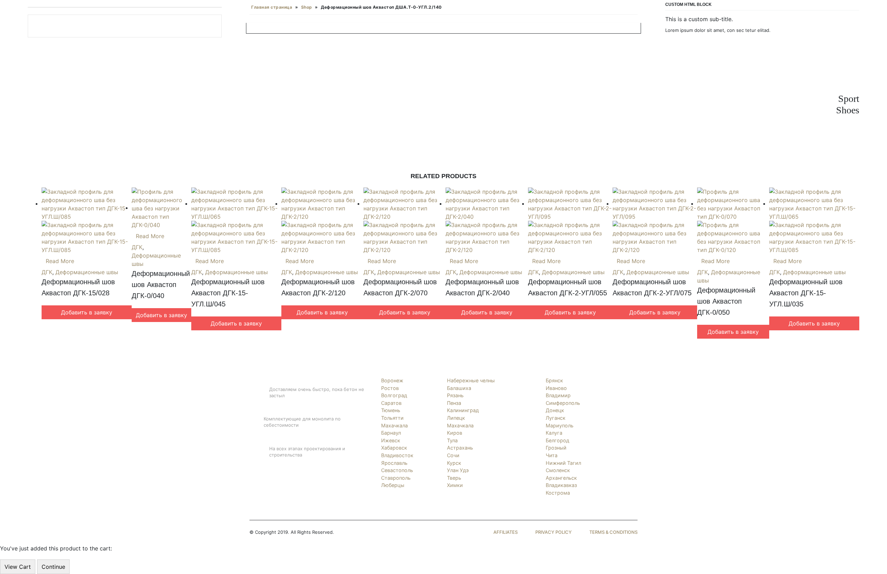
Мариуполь (559, 425)
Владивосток (397, 455)
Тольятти (392, 418)
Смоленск (558, 470)
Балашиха (459, 388)
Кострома (558, 493)
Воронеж (392, 380)
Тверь (454, 478)
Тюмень (390, 410)
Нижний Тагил (563, 463)
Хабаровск (394, 448)
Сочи (453, 455)
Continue (53, 566)
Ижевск (390, 440)
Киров (454, 433)
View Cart (18, 566)
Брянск (554, 380)
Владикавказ (561, 485)
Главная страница (271, 7)
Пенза (454, 403)
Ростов (390, 388)
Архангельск (561, 478)
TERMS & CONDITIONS (613, 532)
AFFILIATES (505, 532)
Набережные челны (471, 380)
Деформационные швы (86, 272)
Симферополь (563, 403)
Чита (551, 455)
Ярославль (394, 463)
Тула (452, 440)
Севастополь (397, 470)
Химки (455, 485)
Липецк (456, 418)
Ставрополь (396, 478)
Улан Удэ (458, 470)
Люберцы (392, 485)
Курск (454, 463)
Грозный (556, 448)
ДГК (47, 272)
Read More (60, 261)
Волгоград (394, 395)
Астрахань (460, 448)
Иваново (556, 388)
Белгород (557, 440)
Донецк (555, 410)
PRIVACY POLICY (553, 532)
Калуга (554, 433)
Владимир (558, 395)
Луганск (555, 418)
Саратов (391, 403)
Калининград (463, 410)
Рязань (455, 395)
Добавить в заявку (86, 312)
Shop (306, 7)
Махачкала (394, 425)
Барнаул (391, 433)
